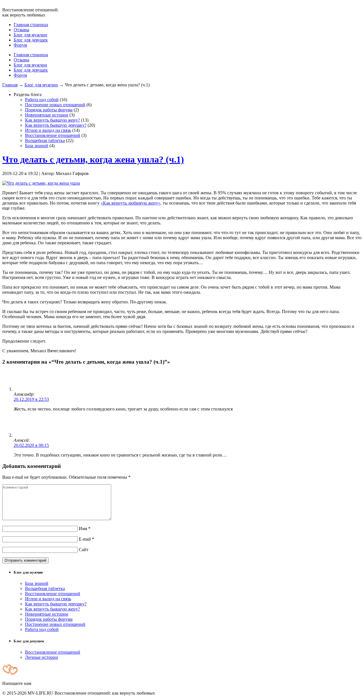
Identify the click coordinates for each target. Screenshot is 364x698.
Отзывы (21, 29)
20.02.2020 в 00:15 (31, 445)
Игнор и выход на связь (48, 130)
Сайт (83, 549)
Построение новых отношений (55, 104)
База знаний (36, 145)
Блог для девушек (31, 39)
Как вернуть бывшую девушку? (55, 125)
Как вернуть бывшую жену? (52, 120)
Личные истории (41, 657)
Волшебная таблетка (45, 140)
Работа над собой (42, 99)
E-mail (86, 539)
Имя (84, 528)
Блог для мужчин (30, 34)
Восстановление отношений (52, 135)
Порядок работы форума (49, 109)
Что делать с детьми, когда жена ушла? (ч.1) (93, 159)
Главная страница (31, 24)
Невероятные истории (46, 114)
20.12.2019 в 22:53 (31, 399)
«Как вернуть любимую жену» (130, 203)
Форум (20, 45)
